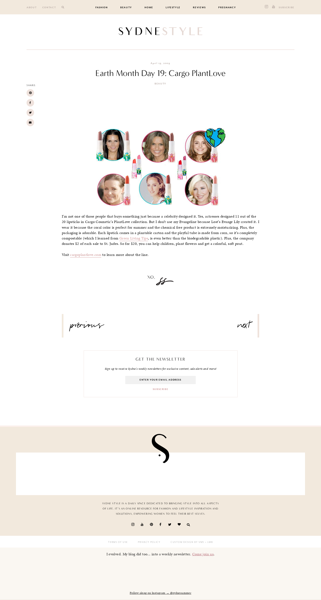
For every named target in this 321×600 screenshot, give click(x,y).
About (32, 7)
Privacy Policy (149, 542)
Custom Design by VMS (187, 542)
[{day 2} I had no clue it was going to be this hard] (184, 472)
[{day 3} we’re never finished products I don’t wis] (90, 472)
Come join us (203, 554)
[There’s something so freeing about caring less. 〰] (43, 472)
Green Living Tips (133, 238)
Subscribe (286, 7)
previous (87, 327)
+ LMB (208, 542)
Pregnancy (227, 7)
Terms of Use (118, 542)
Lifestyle (173, 7)
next (244, 327)
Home (149, 7)
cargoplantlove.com (85, 254)
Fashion (101, 7)
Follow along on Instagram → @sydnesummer (160, 593)
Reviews (199, 7)
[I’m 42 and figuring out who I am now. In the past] (278, 472)
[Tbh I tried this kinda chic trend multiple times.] (137, 472)
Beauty (126, 7)
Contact (49, 7)
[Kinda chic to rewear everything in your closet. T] (231, 472)
